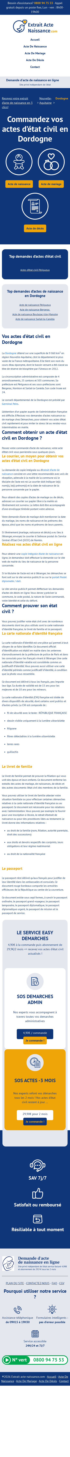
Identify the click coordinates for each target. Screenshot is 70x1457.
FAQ (54, 1283)
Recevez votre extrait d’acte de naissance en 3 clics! (17, 103)
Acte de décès (35, 228)
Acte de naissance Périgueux (35, 304)
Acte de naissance (19, 184)
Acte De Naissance (35, 46)
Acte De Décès (35, 60)
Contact (35, 67)
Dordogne (10, 353)
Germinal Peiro (10, 403)
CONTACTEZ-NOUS (37, 1283)
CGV (61, 1283)
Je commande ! (35, 1040)
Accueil (35, 39)
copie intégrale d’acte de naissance (40, 553)
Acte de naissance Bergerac (35, 309)
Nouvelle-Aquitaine (45, 101)
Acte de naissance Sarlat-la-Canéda (35, 319)
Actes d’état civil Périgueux (35, 270)
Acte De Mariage (35, 53)
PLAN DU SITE (15, 1283)
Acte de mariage (51, 184)
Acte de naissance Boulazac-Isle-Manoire (35, 314)
